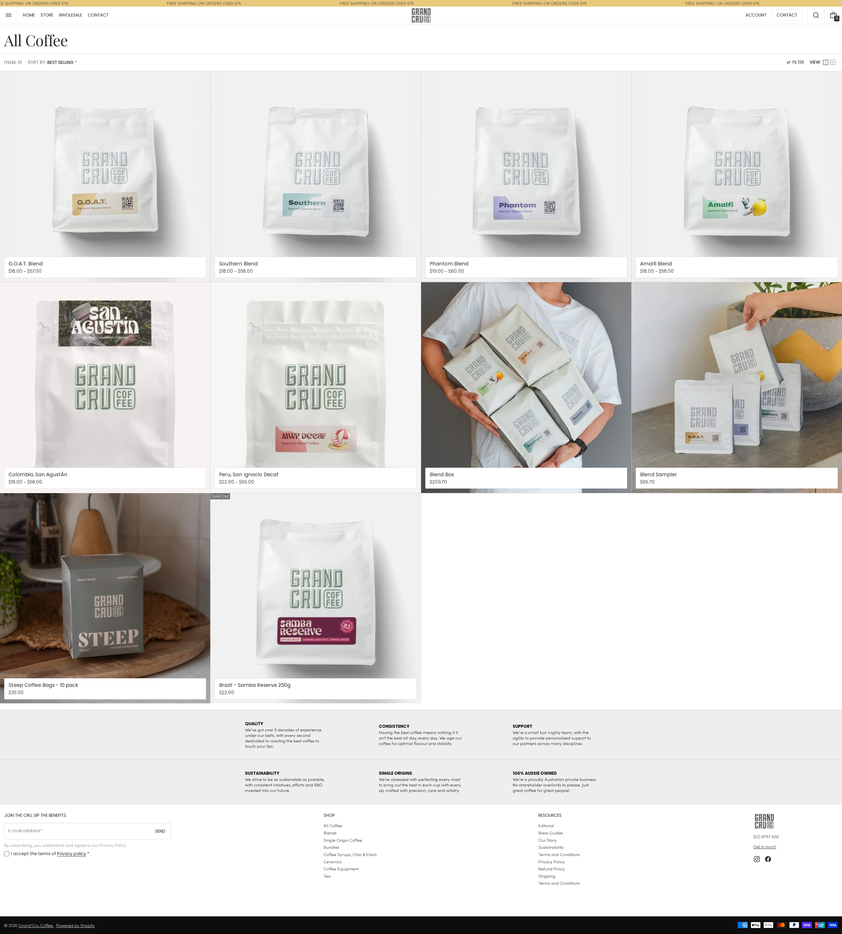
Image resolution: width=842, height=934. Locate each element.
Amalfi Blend (656, 264)
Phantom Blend (449, 264)
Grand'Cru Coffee (36, 925)
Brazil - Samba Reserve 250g (255, 685)
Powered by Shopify (75, 925)
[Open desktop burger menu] (8, 15)
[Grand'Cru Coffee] (764, 821)
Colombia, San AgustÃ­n (38, 474)
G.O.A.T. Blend (26, 264)
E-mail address (24, 831)
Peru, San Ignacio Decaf (249, 474)
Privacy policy (71, 854)
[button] (816, 15)
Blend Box (442, 474)
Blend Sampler (658, 474)
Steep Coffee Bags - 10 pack (43, 685)
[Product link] (105, 176)
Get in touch (764, 846)
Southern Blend (238, 264)
